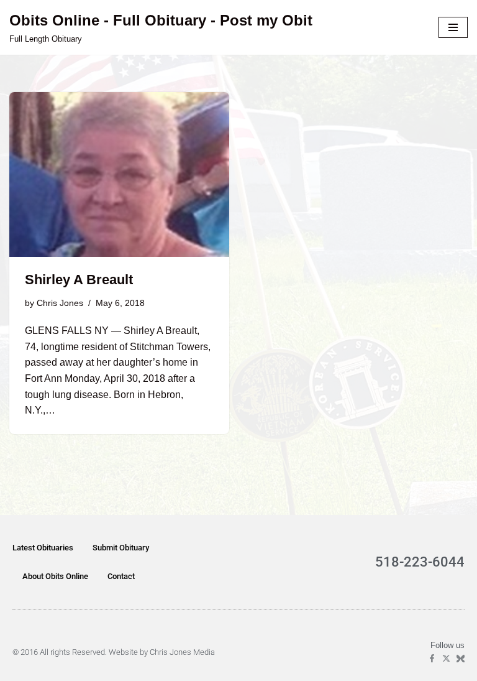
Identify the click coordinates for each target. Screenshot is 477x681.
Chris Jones (60, 303)
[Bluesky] (461, 658)
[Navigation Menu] (453, 27)
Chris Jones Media (182, 652)
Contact (121, 576)
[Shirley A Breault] (119, 174)
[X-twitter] (446, 658)
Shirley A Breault (79, 279)
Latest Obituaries (42, 547)
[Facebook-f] (432, 658)
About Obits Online (55, 576)
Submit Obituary (121, 547)
